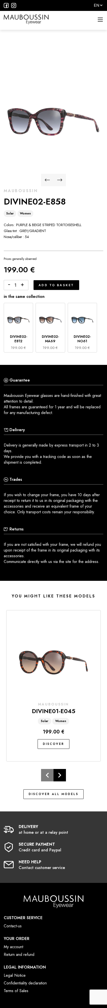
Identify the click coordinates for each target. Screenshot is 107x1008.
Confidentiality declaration (25, 983)
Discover (53, 744)
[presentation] (47, 181)
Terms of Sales (16, 991)
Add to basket (56, 285)
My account (13, 947)
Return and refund (19, 954)
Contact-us (13, 926)
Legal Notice (15, 975)
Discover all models (53, 794)
